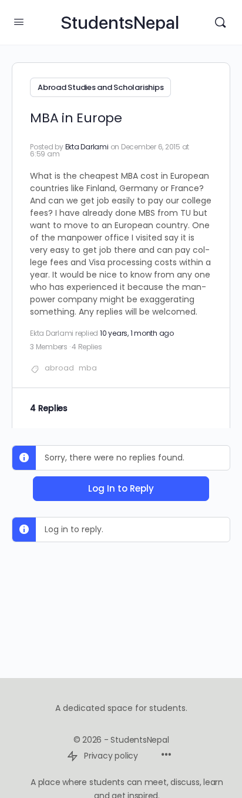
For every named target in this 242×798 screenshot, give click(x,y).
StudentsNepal (119, 23)
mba (88, 367)
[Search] (220, 22)
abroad (59, 367)
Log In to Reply (121, 488)
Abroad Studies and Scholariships (100, 87)
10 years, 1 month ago (137, 333)
